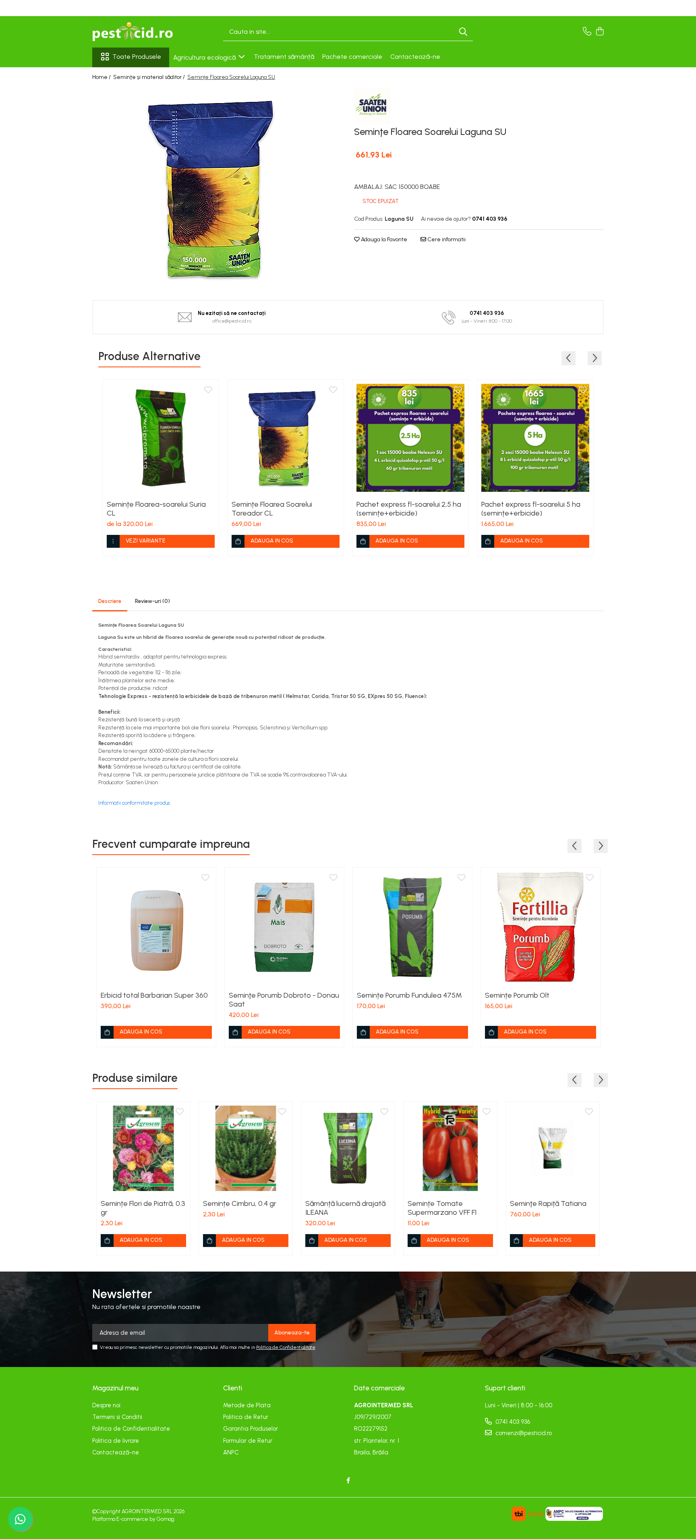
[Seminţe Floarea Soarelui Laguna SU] (217, 188)
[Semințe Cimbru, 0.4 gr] (245, 1148)
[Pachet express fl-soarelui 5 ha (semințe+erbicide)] (535, 438)
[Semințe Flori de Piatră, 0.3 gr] (143, 1148)
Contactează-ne (415, 56)
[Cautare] (463, 32)
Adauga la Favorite (383, 239)
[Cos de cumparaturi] (599, 32)
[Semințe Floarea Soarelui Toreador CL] (286, 438)
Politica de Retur (245, 1417)
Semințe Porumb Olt (517, 995)
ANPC (231, 1452)
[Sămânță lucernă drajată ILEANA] (348, 1148)
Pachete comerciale (352, 56)
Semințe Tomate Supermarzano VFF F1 (442, 1208)
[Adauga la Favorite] (208, 390)
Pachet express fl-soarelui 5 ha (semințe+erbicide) (530, 509)
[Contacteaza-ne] (587, 32)
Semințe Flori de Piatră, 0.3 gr (143, 1208)
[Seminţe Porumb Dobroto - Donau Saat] (284, 927)
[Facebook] (348, 1481)
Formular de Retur (247, 1440)
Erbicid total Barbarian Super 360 (154, 995)
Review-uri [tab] (152, 601)
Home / (102, 77)
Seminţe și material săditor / (149, 77)
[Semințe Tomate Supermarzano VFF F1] (450, 1148)
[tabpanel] (217, 188)
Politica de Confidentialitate (285, 1347)
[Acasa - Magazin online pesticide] (132, 31)
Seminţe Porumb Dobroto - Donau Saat (284, 1000)
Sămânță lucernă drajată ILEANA (345, 1208)
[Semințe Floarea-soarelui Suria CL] (161, 438)
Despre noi (106, 1405)
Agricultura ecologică (205, 57)
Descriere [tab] (109, 601)
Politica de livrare (115, 1440)
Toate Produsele (136, 56)
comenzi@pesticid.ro (523, 1433)
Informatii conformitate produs (134, 803)
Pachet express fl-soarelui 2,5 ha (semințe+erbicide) (408, 509)
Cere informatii (446, 239)
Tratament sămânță (284, 56)
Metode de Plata (247, 1405)
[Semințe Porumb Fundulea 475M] (412, 927)
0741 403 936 (512, 1421)
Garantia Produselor (250, 1428)
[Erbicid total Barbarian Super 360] (156, 927)
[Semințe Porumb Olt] (540, 927)
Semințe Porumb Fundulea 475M (409, 995)
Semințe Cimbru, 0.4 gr (239, 1203)
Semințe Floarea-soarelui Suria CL (156, 509)
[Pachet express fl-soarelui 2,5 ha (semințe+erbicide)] (410, 438)
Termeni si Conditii (117, 1417)
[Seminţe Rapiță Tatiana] (552, 1148)
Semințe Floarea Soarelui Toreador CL (272, 509)
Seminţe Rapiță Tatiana (548, 1203)
